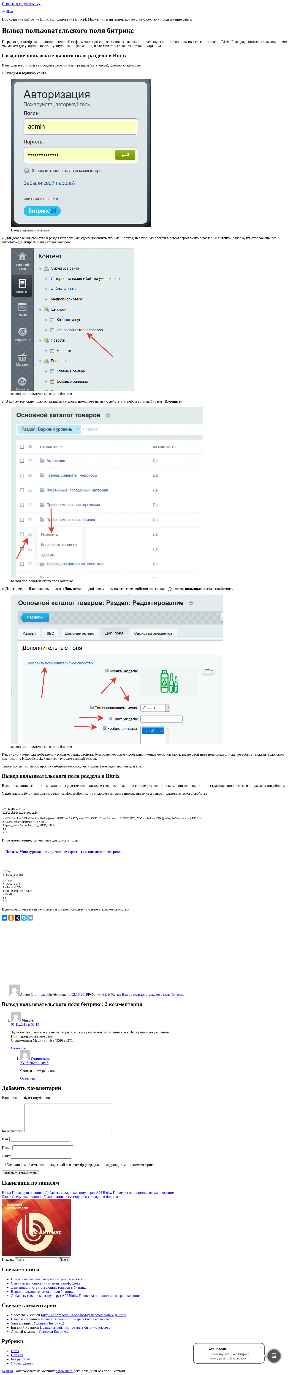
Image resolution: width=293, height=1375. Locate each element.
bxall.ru (7, 11)
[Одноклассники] (11, 918)
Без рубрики (20, 1359)
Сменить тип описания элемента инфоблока (45, 1283)
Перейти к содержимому (21, 4)
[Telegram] (30, 918)
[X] (17, 918)
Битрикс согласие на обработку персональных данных (83, 1315)
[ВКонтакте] (4, 918)
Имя (5, 1139)
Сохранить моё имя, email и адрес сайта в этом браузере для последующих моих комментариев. (80, 1165)
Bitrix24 (17, 1355)
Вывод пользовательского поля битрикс (153, 994)
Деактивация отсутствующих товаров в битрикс (49, 1287)
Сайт (6, 1156)
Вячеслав (18, 1319)
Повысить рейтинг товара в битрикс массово (46, 1279)
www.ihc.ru (64, 1371)
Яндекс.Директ (23, 1363)
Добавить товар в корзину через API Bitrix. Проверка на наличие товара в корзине (75, 1296)
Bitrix (106, 994)
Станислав (39, 994)
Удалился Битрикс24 (50, 1323)
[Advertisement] (139, 953)
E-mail (6, 1147)
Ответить (18, 1048)
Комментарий (12, 1131)
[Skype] (24, 918)
